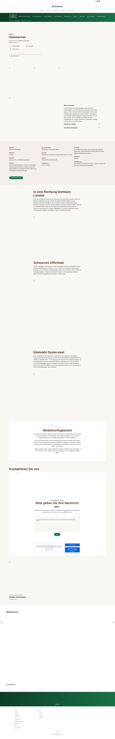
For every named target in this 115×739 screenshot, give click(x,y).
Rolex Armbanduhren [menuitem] (37, 16)
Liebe (63, 10)
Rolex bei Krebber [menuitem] (90, 16)
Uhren (48, 10)
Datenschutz (17, 719)
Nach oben (57, 704)
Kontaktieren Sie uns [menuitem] (101, 16)
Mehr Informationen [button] (49, 549)
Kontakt (16, 713)
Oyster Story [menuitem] (82, 16)
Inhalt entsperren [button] (72, 544)
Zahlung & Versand (19, 721)
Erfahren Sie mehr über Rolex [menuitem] (24, 16)
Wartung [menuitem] (75, 16)
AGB (16, 717)
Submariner (23, 20)
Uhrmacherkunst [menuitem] (67, 16)
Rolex (42, 10)
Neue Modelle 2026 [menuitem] (48, 16)
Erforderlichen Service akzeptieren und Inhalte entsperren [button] (72, 550)
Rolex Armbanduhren (16, 20)
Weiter (57, 534)
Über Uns (71, 10)
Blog (16, 725)
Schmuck (56, 10)
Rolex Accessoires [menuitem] (58, 16)
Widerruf (17, 723)
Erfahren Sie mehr (12, 599)
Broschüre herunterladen (16, 177)
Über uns (41, 717)
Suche (16, 710)
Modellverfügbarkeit (13, 55)
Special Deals (18, 727)
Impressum (17, 715)
